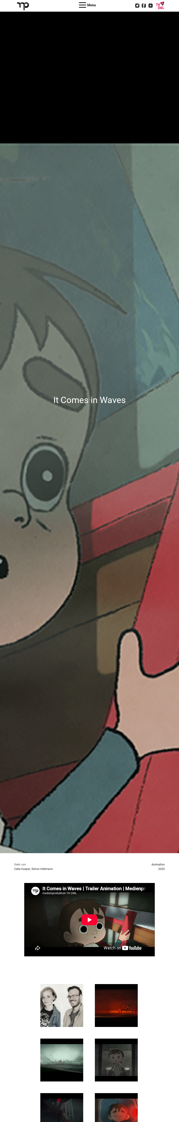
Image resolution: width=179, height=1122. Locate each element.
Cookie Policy (99, 20)
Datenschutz (98, 14)
